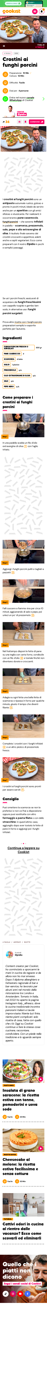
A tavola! (39, 47)
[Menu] (35, 11)
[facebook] (28, 1294)
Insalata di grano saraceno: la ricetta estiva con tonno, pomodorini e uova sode (21, 1100)
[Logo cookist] (11, 11)
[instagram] (13, 1294)
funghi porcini (10, 221)
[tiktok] (6, 1294)
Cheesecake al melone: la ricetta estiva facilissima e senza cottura (20, 1166)
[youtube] (20, 1294)
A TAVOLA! (7, 53)
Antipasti (17, 942)
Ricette (27, 942)
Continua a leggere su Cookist (24, 850)
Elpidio (18, 955)
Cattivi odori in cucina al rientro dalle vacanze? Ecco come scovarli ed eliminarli (23, 1231)
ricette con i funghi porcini (28, 322)
